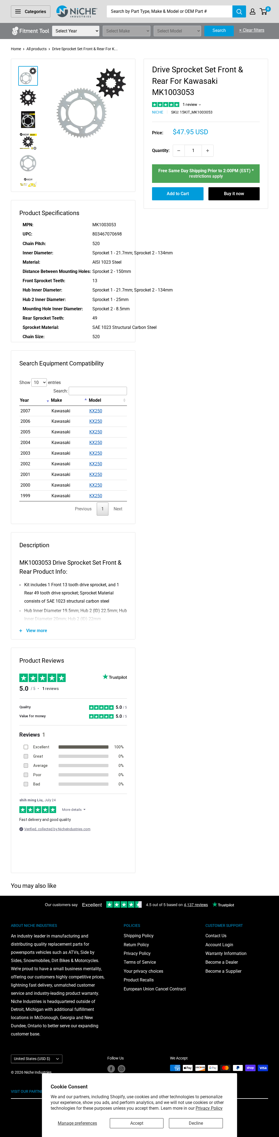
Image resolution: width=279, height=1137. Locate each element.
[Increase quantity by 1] (207, 150)
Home (16, 49)
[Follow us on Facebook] (111, 1068)
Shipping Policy (139, 935)
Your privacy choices (143, 971)
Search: (60, 391)
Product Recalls (139, 980)
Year (24, 400)
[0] (263, 11)
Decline (196, 1123)
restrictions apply (206, 176)
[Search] (239, 11)
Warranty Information (226, 953)
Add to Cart (178, 193)
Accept (136, 1123)
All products (36, 49)
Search (219, 30)
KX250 (95, 410)
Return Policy (136, 944)
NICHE (157, 112)
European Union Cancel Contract (155, 989)
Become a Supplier (223, 971)
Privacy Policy (209, 1108)
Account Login (219, 944)
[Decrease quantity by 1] (178, 150)
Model (95, 400)
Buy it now (234, 193)
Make (56, 400)
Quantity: (160, 150)
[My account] (252, 11)
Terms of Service (140, 962)
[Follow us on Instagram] (121, 1068)
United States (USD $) (32, 1058)
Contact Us (215, 935)
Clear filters (251, 30)
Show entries (40, 382)
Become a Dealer (221, 962)
